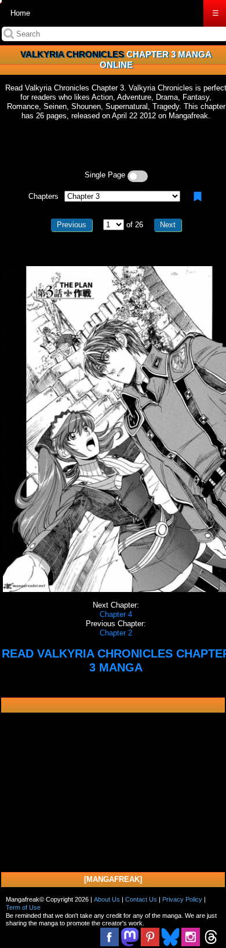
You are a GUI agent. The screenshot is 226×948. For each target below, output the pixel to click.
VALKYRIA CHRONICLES (72, 54)
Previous (71, 224)
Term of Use (23, 907)
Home (20, 13)
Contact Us (141, 899)
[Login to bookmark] (197, 196)
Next (168, 224)
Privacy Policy (182, 899)
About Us (107, 899)
